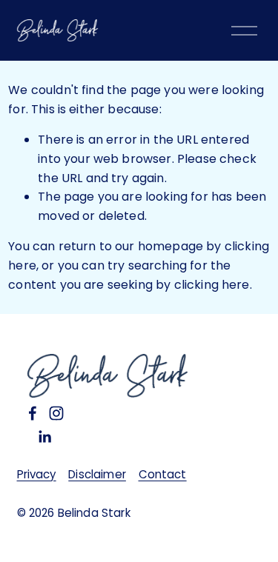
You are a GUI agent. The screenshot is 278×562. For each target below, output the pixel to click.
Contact (163, 474)
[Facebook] (32, 413)
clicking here (212, 284)
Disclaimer (97, 474)
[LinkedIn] (44, 436)
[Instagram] (56, 413)
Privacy (36, 474)
